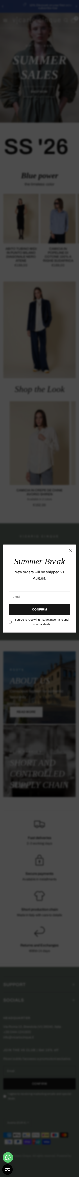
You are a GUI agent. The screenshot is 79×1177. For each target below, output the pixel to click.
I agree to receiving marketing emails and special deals (41, 622)
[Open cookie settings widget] (7, 1169)
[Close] (70, 550)
